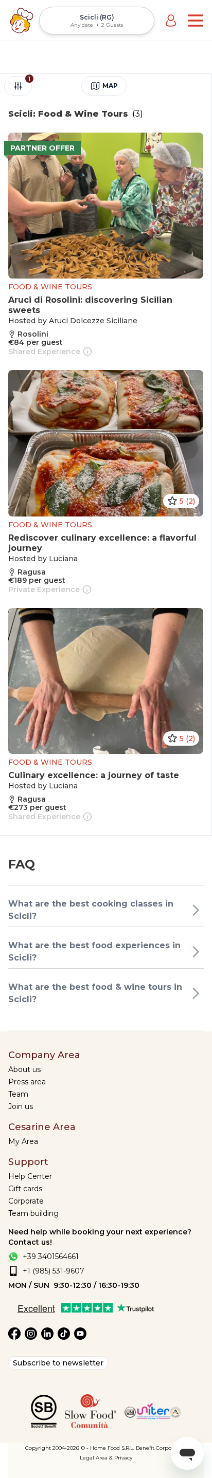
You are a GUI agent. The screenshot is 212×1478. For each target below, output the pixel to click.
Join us (20, 1106)
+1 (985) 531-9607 (53, 1271)
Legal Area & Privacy (106, 1457)
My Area (23, 1141)
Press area (27, 1081)
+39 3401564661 (51, 1256)
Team (18, 1094)
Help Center (30, 1176)
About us (24, 1069)
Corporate (26, 1201)
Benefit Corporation (161, 1448)
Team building (33, 1213)
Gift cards (25, 1188)
